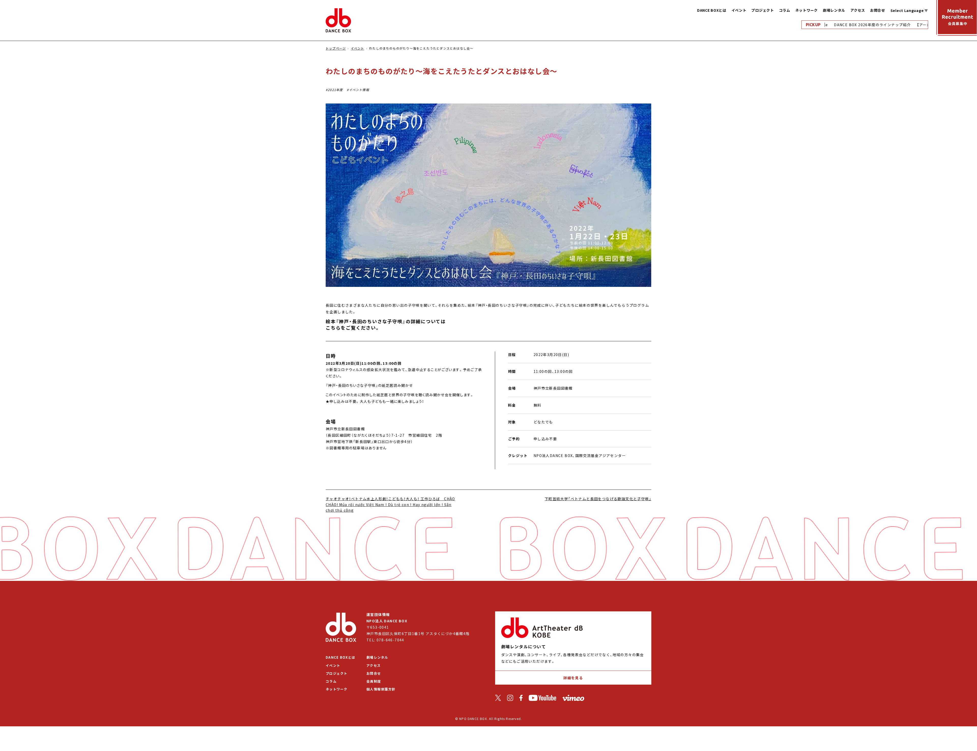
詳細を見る (573, 677)
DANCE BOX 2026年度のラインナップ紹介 (855, 24)
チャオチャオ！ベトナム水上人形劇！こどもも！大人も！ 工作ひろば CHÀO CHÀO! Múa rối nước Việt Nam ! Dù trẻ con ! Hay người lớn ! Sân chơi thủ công (390, 504)
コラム (784, 10)
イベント (738, 10)
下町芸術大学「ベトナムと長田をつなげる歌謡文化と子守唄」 (598, 498)
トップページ (336, 48)
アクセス (857, 10)
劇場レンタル (834, 10)
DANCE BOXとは (711, 10)
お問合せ (877, 10)
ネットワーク (806, 10)
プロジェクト (762, 10)
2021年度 (335, 89)
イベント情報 (359, 89)
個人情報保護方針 (380, 689)
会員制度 (373, 681)
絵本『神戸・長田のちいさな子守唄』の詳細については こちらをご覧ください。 (386, 324)
